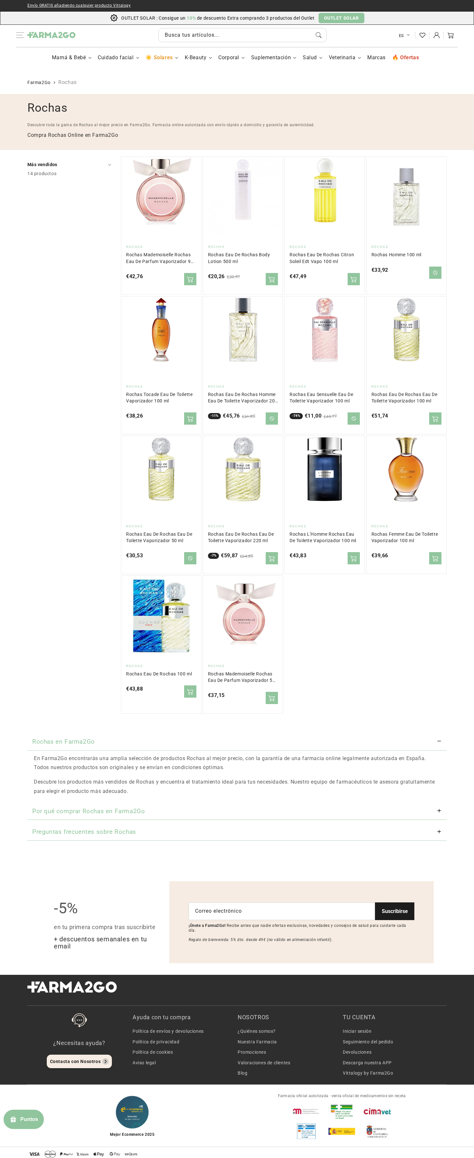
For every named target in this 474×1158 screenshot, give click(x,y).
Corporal (228, 57)
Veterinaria (342, 57)
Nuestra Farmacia (257, 1041)
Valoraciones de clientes (264, 1062)
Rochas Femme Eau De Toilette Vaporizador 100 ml (404, 537)
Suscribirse (395, 911)
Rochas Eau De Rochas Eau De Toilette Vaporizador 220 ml (241, 537)
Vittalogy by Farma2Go (368, 1073)
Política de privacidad (156, 1041)
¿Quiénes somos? (257, 1031)
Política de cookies (153, 1052)
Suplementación (271, 57)
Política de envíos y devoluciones (168, 1031)
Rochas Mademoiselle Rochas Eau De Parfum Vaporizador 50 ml (241, 677)
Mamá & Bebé (69, 57)
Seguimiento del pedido (368, 1041)
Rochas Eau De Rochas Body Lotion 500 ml (239, 258)
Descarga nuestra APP (367, 1062)
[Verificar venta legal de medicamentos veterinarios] (306, 1131)
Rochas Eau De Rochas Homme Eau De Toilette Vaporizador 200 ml (243, 398)
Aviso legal (144, 1062)
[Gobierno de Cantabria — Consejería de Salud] (377, 1131)
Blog (242, 1073)
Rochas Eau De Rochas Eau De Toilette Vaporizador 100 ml (404, 398)
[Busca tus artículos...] (318, 35)
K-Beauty (196, 57)
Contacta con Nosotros (75, 1061)
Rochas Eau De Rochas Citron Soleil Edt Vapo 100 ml (322, 258)
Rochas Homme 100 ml (396, 255)
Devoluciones (357, 1052)
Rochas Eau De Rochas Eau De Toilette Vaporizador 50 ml (159, 537)
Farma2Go (39, 82)
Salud (310, 57)
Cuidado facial (115, 57)
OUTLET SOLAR (341, 18)
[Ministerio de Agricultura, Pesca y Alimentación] (341, 1131)
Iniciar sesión (357, 1031)
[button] (451, 35)
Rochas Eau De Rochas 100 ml (159, 674)
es (401, 35)
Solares (163, 57)
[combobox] (242, 35)
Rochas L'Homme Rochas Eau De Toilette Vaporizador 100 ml (323, 537)
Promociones (252, 1052)
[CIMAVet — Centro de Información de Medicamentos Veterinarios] (377, 1111)
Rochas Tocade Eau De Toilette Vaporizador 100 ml (159, 398)
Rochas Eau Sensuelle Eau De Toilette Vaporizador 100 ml (321, 398)
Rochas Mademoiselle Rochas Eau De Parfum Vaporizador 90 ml (159, 258)
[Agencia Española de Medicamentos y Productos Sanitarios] (306, 1111)
